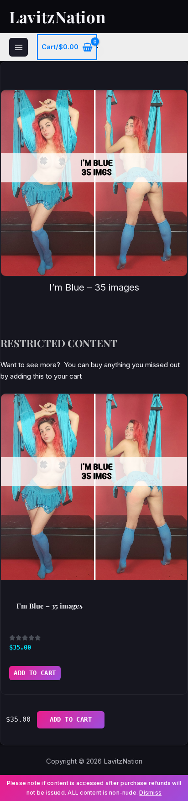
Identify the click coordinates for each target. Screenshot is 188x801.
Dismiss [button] (150, 792)
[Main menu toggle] (18, 47)
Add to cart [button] (35, 672)
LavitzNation (57, 16)
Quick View (94, 570)
